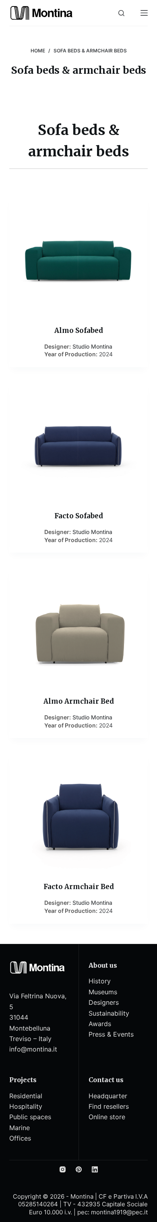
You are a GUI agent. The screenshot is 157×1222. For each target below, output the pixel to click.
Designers (104, 1002)
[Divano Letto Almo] (78, 255)
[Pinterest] (79, 1169)
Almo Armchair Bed (78, 701)
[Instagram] (63, 1169)
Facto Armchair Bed (78, 886)
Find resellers (109, 1106)
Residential (25, 1096)
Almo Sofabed (78, 330)
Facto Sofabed (78, 515)
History (100, 981)
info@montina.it (33, 1049)
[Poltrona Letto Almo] (78, 625)
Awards (100, 1024)
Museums (103, 992)
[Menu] (144, 13)
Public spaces (30, 1117)
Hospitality (25, 1106)
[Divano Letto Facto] (78, 440)
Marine (19, 1128)
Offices (20, 1138)
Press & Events (111, 1034)
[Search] (121, 13)
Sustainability (109, 1013)
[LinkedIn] (95, 1169)
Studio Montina (92, 346)
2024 (106, 354)
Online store (107, 1117)
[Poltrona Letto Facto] (78, 811)
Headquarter (108, 1096)
